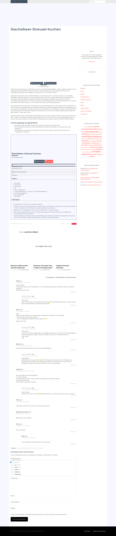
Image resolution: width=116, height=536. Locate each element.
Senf (92, 149)
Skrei (94, 149)
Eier (95, 129)
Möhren (85, 141)
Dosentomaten (87, 129)
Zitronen (93, 154)
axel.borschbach (27, 223)
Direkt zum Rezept (37, 83)
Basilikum (91, 126)
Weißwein (85, 154)
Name (13, 495)
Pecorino (95, 143)
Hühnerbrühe (94, 134)
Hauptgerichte (84, 97)
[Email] (81, 1)
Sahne (92, 147)
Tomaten (96, 151)
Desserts (83, 88)
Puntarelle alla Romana (94, 185)
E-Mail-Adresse (15, 502)
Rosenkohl (83, 147)
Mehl (93, 138)
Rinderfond (91, 145)
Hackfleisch (85, 134)
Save (74, 223)
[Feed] (79, 1)
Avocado (86, 126)
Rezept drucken (40, 161)
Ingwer (100, 134)
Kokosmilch (84, 138)
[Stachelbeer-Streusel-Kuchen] (43, 81)
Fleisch (82, 94)
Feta (82, 132)
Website (13, 508)
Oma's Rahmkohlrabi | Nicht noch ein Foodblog (29, 448)
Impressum (87, 531)
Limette (89, 139)
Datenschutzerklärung (99, 531)
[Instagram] (86, 1)
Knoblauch (97, 136)
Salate (82, 105)
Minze (100, 138)
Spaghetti (99, 149)
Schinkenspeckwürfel (86, 149)
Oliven (89, 141)
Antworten (73, 291)
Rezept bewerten (51, 83)
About (18, 1)
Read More (92, 61)
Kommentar (14, 478)
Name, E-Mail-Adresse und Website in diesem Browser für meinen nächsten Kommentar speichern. (39, 514)
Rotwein (88, 147)
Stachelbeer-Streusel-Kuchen (94, 182)
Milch (97, 138)
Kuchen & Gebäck (17, 26)
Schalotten (99, 147)
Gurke (100, 132)
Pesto (100, 143)
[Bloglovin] (82, 1)
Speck (84, 152)
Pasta (82, 102)
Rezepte (24, 1)
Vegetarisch (84, 114)
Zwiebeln (92, 156)
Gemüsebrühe (91, 132)
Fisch (82, 91)
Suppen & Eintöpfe (85, 111)
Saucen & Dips (84, 108)
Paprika (99, 141)
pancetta (94, 141)
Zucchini (99, 154)
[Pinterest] (84, 1)
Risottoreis (98, 145)
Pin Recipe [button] (50, 161)
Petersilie (84, 145)
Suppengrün (88, 152)
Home (12, 1)
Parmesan (85, 143)
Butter (96, 127)
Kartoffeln (86, 136)
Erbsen (100, 129)
